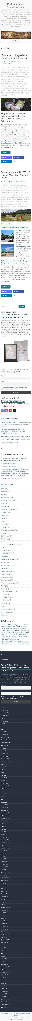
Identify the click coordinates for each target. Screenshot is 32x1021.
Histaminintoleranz (5, 81)
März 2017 (4, 956)
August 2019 (4, 880)
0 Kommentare (23, 206)
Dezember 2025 (5, 713)
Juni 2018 (3, 915)
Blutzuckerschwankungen (7, 72)
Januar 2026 (4, 710)
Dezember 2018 (5, 899)
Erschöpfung (12, 187)
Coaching (4, 515)
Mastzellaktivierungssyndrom (7, 85)
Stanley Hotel (4, 203)
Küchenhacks (7, 597)
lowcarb (3, 638)
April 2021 (3, 829)
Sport (2, 606)
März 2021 (4, 832)
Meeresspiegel (21, 197)
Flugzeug (17, 76)
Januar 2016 (4, 994)
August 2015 (4, 1007)
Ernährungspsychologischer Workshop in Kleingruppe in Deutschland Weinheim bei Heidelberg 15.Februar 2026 (13, 432)
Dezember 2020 (5, 840)
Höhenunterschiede (21, 190)
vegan (12, 94)
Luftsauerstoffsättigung (11, 194)
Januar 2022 (4, 807)
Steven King (10, 203)
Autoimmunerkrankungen (8, 500)
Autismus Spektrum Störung (11, 544)
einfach (27, 72)
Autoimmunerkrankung (6, 70)
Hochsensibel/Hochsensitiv (9, 559)
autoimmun (17, 69)
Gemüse (23, 630)
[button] (6, 157)
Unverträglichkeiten (6, 63)
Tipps (28, 92)
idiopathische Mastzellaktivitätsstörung (10, 192)
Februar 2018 (4, 926)
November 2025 (5, 715)
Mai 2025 (3, 729)
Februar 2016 (4, 991)
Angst (16, 625)
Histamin (13, 61)
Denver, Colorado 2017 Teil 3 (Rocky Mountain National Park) (15, 175)
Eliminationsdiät (13, 74)
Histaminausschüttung (11, 190)
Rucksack (12, 92)
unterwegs (8, 94)
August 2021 (4, 821)
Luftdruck (3, 194)
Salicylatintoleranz (19, 92)
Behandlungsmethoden (8, 509)
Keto (14, 83)
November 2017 (5, 934)
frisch (27, 76)
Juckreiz (11, 636)
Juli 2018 (3, 913)
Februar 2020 (4, 864)
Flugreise (12, 76)
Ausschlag (4, 626)
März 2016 (4, 988)
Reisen (19, 61)
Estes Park (21, 187)
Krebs (22, 636)
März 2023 (4, 777)
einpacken (3, 74)
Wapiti (2, 206)
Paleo (18, 90)
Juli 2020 (3, 853)
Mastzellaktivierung (5, 196)
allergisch (19, 67)
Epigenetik (4, 524)
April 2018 (3, 921)
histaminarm (21, 79)
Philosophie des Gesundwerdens (16, 5)
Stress (22, 644)
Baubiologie (4, 506)
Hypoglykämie (13, 81)
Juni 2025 (3, 726)
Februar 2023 (4, 780)
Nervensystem (5, 574)
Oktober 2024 (4, 740)
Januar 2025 (4, 734)
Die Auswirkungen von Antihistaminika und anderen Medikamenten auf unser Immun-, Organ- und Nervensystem (15, 474)
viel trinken (27, 204)
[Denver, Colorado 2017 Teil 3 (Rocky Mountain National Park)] (16, 210)
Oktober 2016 (4, 969)
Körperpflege (7, 550)
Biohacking (4, 512)
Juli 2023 (3, 767)
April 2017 (3, 953)
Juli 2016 (3, 977)
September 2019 (5, 877)
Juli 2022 (3, 791)
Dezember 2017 (5, 931)
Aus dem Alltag (5, 497)
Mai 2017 (3, 950)
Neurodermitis (4, 90)
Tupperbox (3, 94)
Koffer (20, 83)
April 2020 (3, 859)
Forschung (4, 533)
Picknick (11, 199)
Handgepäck (8, 79)
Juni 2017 (3, 948)
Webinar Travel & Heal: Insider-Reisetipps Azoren (15, 437)
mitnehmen (3, 86)
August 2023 (4, 764)
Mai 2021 (3, 826)
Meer (12, 638)
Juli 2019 (3, 883)
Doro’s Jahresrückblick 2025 (9, 442)
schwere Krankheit (16, 201)
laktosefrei (24, 83)
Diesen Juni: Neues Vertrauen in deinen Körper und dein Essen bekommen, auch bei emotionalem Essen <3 (16, 425)
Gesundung (12, 188)
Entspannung (23, 628)
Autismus (10, 626)
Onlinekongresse (6, 580)
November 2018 (5, 902)
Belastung (3, 187)
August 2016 (4, 975)
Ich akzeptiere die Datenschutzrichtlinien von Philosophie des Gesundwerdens (14, 388)
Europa (2, 76)
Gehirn (3, 542)
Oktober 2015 (4, 1002)
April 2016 (3, 985)
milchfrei (27, 197)
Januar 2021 (4, 837)
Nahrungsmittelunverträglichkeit (20, 88)
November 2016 (5, 967)
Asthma (26, 625)
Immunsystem (5, 636)
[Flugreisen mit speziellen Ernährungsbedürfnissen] (16, 99)
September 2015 (5, 1004)
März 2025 (4, 732)
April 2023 (3, 775)
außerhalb (8, 69)
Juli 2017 (3, 945)
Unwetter (19, 204)
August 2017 (4, 942)
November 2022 (5, 786)
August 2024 (4, 745)
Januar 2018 (4, 929)
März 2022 (4, 802)
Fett (5, 76)
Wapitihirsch (7, 206)
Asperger (21, 625)
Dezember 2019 (5, 869)
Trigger (20, 203)
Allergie (14, 67)
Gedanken (4, 539)
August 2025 (4, 721)
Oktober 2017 (4, 937)
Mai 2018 (3, 918)
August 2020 (4, 850)
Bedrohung (23, 185)
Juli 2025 (3, 723)
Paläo (23, 642)
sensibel (25, 92)
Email (2, 381)
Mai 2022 (3, 796)
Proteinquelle (23, 90)
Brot (17, 72)
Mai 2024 (3, 750)
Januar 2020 (4, 867)
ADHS (2, 625)
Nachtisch (6, 600)
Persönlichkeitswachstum (8, 583)
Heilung (22, 188)
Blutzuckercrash (15, 70)
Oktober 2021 (4, 815)
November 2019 (5, 872)
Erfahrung (25, 74)
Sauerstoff (9, 201)
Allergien (3, 489)
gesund (27, 630)
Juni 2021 (3, 823)
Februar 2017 (4, 958)
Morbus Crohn (10, 86)
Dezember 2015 (5, 996)
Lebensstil (4, 568)
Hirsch (25, 188)
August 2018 (4, 910)
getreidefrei (25, 78)
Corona (3, 518)
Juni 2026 (3, 707)
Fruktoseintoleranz (5, 78)
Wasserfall (13, 206)
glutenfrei (3, 79)
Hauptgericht (6, 594)
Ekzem (7, 74)
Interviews (4, 562)
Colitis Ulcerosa (21, 72)
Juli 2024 (3, 748)
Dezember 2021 (5, 810)
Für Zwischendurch (8, 591)
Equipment (19, 74)
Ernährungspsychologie (8, 530)
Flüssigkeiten (22, 76)
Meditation (7, 638)
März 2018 (4, 923)
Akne (5, 625)
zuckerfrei (20, 94)
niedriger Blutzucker (12, 90)
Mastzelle (15, 197)
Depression (12, 628)
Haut (2, 548)
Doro (4, 61)
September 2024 (5, 742)
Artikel (3, 494)
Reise (29, 90)
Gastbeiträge (5, 536)
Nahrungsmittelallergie (19, 86)
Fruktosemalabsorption (15, 78)
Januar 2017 (4, 961)
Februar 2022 (4, 805)
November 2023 (5, 761)
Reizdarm (3, 92)
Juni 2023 (3, 769)
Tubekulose (25, 203)
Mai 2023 (3, 772)
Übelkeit (2, 204)
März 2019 (4, 891)
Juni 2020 (3, 856)
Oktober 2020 (4, 845)
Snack (22, 201)
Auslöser (18, 185)
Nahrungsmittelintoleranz (6, 88)
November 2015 (5, 999)
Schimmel (4, 603)
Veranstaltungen (6, 612)
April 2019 (3, 888)
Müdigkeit (3, 199)
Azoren (3, 503)
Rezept (10, 644)
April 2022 (3, 799)
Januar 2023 (4, 783)
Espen (16, 187)
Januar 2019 (4, 896)
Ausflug (13, 69)
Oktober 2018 (4, 904)
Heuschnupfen (16, 632)
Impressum (10, 1019)
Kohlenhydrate (25, 192)
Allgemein (14, 181)
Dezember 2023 (5, 759)
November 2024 (5, 737)
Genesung (7, 188)
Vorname (3, 376)
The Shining (15, 203)
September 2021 (5, 818)
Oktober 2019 (4, 875)
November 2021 (5, 813)
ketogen (17, 83)
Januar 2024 (4, 756)
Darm (2, 521)
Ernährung (4, 527)
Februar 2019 (4, 894)
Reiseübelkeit (19, 199)
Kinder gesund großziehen (8, 565)
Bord (14, 72)
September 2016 (5, 972)
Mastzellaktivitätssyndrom (21, 85)
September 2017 (5, 940)
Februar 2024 (4, 753)
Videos (3, 615)
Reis (27, 90)
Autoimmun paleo (25, 69)
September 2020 (5, 848)
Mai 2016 (3, 983)
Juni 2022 (3, 794)
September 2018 (5, 907)
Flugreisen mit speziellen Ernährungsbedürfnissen (14, 56)
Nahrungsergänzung (7, 571)
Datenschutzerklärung (19, 1019)
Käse (20, 192)
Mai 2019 (3, 886)
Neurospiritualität (6, 577)
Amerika (23, 67)
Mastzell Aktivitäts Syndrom (23, 194)
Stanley (25, 201)
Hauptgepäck (15, 79)
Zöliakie (16, 94)
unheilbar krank (8, 204)
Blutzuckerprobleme (24, 70)
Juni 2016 (3, 980)
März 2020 (4, 861)
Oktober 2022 (4, 788)
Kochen (18, 636)
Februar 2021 (4, 834)
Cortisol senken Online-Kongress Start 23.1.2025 (15, 440)
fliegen (8, 76)
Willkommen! (11, 463)
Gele (21, 78)
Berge (7, 187)
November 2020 (5, 842)
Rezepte (3, 589)
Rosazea (7, 92)
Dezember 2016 (5, 964)
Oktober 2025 (4, 718)
